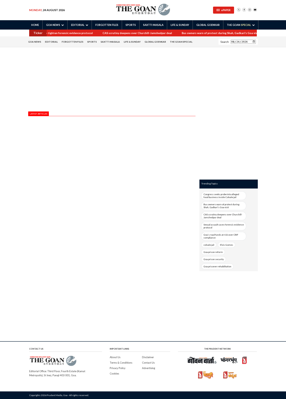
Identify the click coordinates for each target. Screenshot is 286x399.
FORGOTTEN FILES (106, 24)
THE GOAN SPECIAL (181, 41)
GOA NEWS (34, 41)
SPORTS (130, 24)
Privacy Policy (117, 368)
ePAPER (226, 10)
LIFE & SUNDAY (180, 24)
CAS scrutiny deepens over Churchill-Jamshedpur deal (136, 33)
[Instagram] (249, 10)
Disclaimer (148, 357)
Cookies (114, 373)
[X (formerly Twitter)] (238, 10)
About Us (115, 357)
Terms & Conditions (121, 362)
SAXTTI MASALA (153, 24)
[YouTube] (255, 10)
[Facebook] (244, 10)
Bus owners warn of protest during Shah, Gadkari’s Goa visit (219, 33)
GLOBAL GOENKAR (208, 24)
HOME (35, 24)
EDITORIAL (51, 41)
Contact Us (148, 362)
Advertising (148, 368)
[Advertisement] (112, 80)
